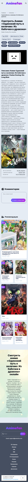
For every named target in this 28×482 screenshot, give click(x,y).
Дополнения (14, 469)
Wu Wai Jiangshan (21, 170)
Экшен (4, 42)
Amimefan (14, 3)
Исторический (13, 42)
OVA (14, 449)
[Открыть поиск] (25, 3)
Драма (4, 45)
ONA (14, 451)
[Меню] (3, 3)
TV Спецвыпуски (14, 456)
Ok (23, 477)
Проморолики (14, 464)
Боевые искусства (14, 45)
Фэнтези (22, 42)
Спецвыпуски (14, 454)
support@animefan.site (15, 438)
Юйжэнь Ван (22, 174)
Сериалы (14, 466)
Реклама (14, 461)
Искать (23, 433)
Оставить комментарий (18, 200)
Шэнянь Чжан (22, 172)
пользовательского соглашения (10, 479)
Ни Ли (17, 174)
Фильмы (14, 447)
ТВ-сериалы (14, 444)
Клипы (14, 459)
